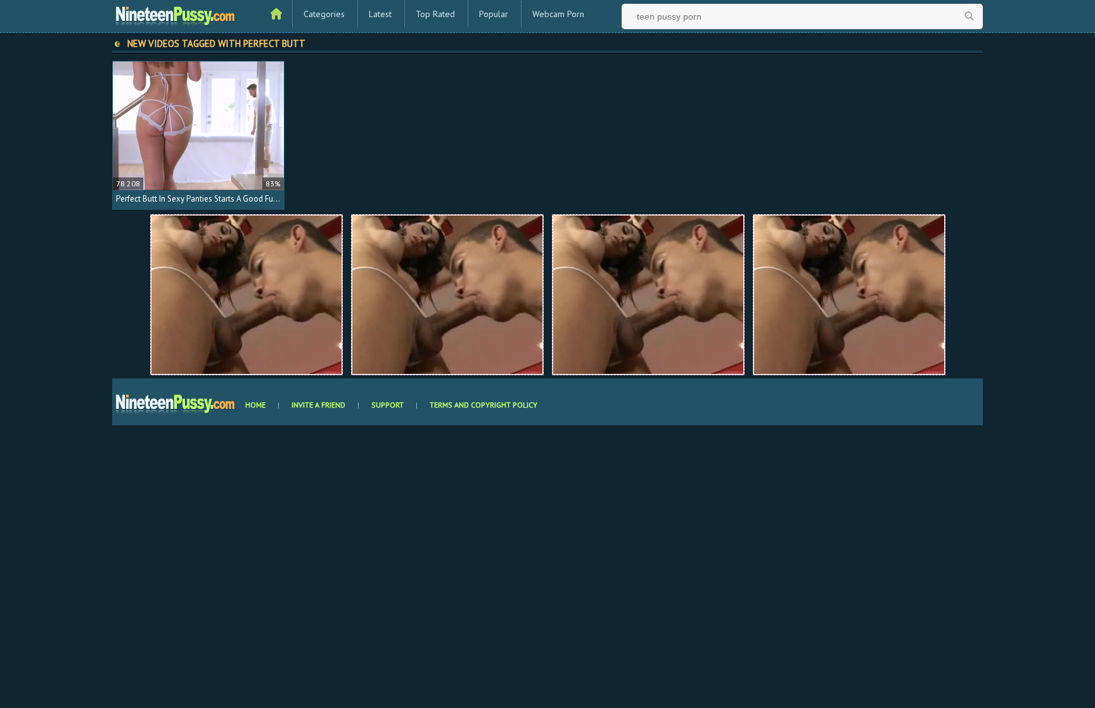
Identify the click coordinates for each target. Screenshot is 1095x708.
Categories (324, 14)
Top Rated (435, 14)
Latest (380, 14)
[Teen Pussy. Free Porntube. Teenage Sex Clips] (175, 15)
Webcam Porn (558, 14)
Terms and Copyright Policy (483, 404)
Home (255, 404)
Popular (493, 14)
